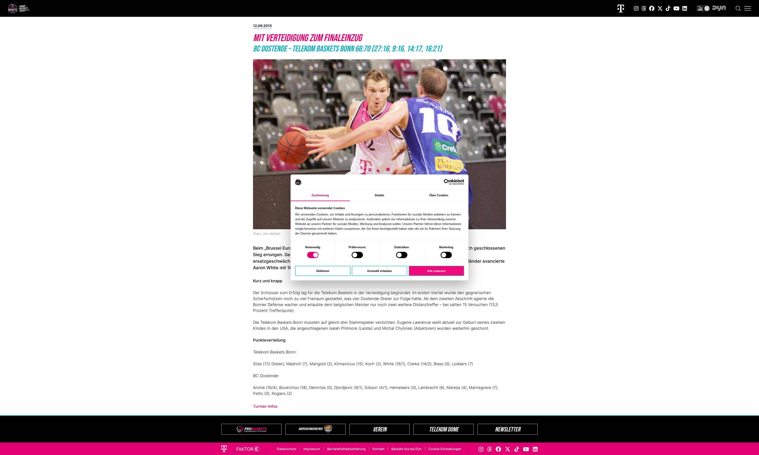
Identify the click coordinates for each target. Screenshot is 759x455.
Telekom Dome (443, 429)
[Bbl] (703, 8)
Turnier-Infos (265, 406)
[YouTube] (676, 8)
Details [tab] (379, 195)
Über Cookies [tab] (438, 195)
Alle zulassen (436, 270)
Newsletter (507, 429)
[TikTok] (668, 8)
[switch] (357, 255)
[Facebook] (651, 8)
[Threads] (644, 8)
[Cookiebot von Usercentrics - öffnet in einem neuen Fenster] (447, 182)
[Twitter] (660, 8)
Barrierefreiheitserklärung (346, 449)
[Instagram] (636, 8)
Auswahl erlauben (379, 270)
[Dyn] (719, 8)
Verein (379, 429)
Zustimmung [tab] (320, 195)
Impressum (311, 449)
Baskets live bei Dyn (406, 449)
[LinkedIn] (684, 8)
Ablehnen (322, 270)
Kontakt (378, 449)
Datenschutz (286, 449)
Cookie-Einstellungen (445, 449)
